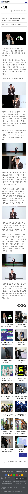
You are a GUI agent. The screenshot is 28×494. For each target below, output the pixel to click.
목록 (23, 455)
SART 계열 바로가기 (20, 478)
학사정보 (11, 471)
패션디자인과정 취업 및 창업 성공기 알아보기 (14, 462)
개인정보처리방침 (18, 471)
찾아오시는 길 (5, 471)
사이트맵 (25, 471)
